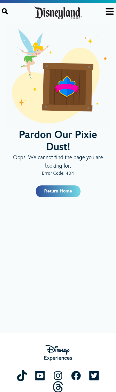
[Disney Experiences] (58, 353)
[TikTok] (22, 375)
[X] (94, 375)
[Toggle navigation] (109, 11)
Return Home (58, 191)
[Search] (5, 11)
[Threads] (58, 386)
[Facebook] (76, 375)
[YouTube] (40, 375)
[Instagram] (58, 375)
